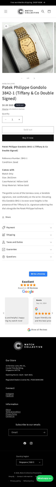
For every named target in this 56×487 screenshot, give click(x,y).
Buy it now (28, 137)
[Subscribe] (44, 432)
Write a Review (38, 274)
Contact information (25, 476)
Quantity (5, 114)
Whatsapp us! (45, 478)
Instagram (10, 393)
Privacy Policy (11, 414)
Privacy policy (15, 481)
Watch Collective (26, 473)
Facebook (10, 396)
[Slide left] (22, 78)
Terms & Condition (13, 412)
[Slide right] (34, 78)
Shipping (5, 109)
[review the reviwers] (32, 309)
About (8, 410)
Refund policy (29, 481)
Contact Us (10, 416)
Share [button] (8, 217)
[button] (6, 11)
